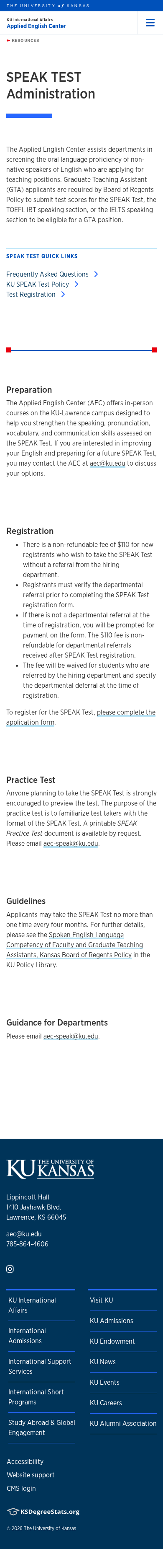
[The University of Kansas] (50, 1175)
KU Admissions (111, 1320)
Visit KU (101, 1300)
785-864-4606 (27, 1244)
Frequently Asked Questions (48, 274)
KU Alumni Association (123, 1423)
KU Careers (106, 1403)
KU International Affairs (30, 19)
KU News (103, 1361)
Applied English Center (36, 26)
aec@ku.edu (107, 463)
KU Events (105, 1382)
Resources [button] (24, 40)
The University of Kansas (50, 1528)
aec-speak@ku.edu (70, 843)
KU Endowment (112, 1341)
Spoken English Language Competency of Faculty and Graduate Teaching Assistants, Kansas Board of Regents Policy (74, 944)
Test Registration (31, 294)
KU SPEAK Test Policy (38, 284)
